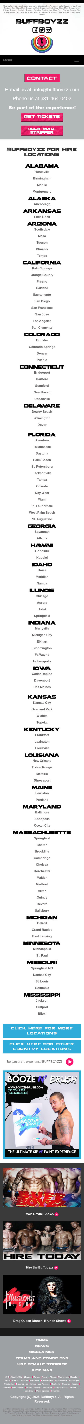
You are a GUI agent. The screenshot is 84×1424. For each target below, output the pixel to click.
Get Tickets (42, 116)
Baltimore (42, 812)
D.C (79, 1387)
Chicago (42, 596)
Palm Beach (42, 460)
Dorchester (42, 871)
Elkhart (42, 641)
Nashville (55, 1384)
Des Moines (42, 687)
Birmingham (42, 178)
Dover (42, 424)
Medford (42, 884)
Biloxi (42, 1013)
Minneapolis (42, 949)
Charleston (63, 1377)
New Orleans (42, 760)
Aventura (42, 440)
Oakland (42, 288)
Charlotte (24, 1380)
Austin (45, 1377)
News (42, 1346)
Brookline (42, 851)
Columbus (56, 1391)
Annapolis (42, 819)
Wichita (42, 716)
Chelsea (42, 864)
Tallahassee (42, 446)
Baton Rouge (42, 767)
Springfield (42, 616)
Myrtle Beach (61, 1380)
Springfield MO (42, 968)
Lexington (42, 741)
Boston (42, 845)
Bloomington (42, 648)
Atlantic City (16, 1377)
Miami (42, 499)
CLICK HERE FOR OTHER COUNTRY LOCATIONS (42, 1046)
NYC (7, 1377)
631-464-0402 (55, 98)
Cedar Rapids (42, 674)
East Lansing (42, 936)
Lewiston (42, 793)
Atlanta (42, 538)
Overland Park (42, 709)
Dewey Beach (42, 411)
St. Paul (42, 955)
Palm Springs (42, 268)
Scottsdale (42, 229)
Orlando (42, 486)
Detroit (42, 923)
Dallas (7, 1380)
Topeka (42, 722)
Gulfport (42, 1007)
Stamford (42, 385)
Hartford (42, 379)
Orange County (42, 275)
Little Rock (42, 217)
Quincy (42, 897)
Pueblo (42, 360)
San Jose (42, 314)
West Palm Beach (42, 512)
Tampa (42, 479)
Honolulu (42, 551)
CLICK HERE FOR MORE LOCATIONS (42, 1030)
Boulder (42, 340)
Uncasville (42, 399)
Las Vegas (74, 1380)
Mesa (42, 236)
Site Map (42, 1370)
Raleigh (37, 1387)
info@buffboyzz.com (56, 89)
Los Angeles (42, 321)
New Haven (42, 392)
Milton (42, 891)
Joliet (42, 609)
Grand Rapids (42, 929)
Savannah (42, 531)
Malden (42, 877)
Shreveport (42, 780)
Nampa (42, 583)
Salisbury (42, 910)
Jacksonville (42, 473)
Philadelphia (47, 1380)
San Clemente (42, 327)
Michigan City (42, 635)
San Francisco (42, 307)
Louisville (42, 748)
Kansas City (42, 702)
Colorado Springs (42, 347)
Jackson (42, 1000)
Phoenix (42, 249)
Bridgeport (42, 372)
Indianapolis (42, 661)
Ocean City (42, 825)
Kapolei (42, 557)
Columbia (42, 988)
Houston (74, 1377)
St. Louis (42, 981)
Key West (42, 493)
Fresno (42, 281)
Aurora (42, 602)
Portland (42, 799)
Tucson (42, 242)
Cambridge (42, 858)
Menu (7, 60)
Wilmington (42, 418)
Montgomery (42, 191)
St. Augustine (42, 519)
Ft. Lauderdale (42, 506)
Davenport (42, 680)
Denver (42, 353)
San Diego (42, 301)
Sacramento (42, 294)
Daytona (42, 453)
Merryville (42, 628)
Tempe (42, 255)
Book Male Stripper (42, 130)
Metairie (42, 774)
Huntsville (42, 171)
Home (42, 1339)
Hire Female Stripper (42, 1364)
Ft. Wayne (42, 654)
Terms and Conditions (42, 1358)
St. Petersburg (42, 466)
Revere (42, 904)
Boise (42, 570)
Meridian (42, 576)
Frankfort (42, 735)
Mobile (42, 185)
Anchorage (42, 204)
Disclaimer (42, 1352)
